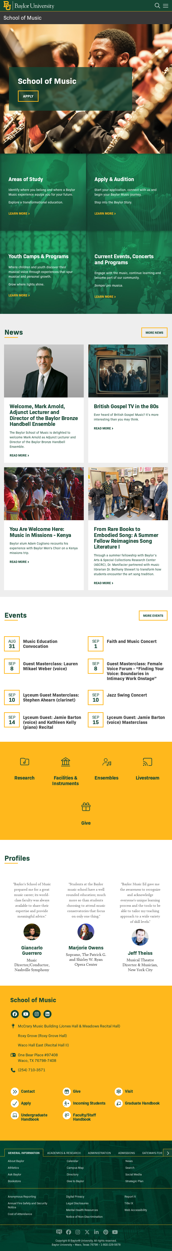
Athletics (13, 1167)
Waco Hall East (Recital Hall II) (43, 1044)
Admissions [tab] (126, 1153)
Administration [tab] (99, 1153)
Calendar (72, 1161)
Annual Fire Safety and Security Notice (27, 1205)
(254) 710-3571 (31, 1069)
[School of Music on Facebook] (14, 1014)
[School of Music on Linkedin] (47, 1014)
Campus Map (75, 1167)
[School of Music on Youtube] (25, 1014)
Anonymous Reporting (22, 1196)
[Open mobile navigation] (166, 6)
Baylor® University (82, 1240)
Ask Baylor (14, 1174)
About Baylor (16, 1161)
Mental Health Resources (82, 1210)
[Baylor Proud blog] (58, 1234)
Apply (28, 95)
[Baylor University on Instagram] (77, 1234)
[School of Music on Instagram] (36, 1014)
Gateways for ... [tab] (154, 1153)
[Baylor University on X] (86, 1234)
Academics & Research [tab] (64, 1153)
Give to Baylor (75, 1181)
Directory (72, 1174)
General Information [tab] (24, 1153)
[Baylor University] (28, 5)
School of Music (22, 17)
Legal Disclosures (77, 1203)
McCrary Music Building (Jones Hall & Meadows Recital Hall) (69, 1025)
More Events (153, 615)
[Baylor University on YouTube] (114, 1234)
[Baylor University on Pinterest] (105, 1234)
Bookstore (14, 1181)
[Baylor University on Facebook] (67, 1234)
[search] (155, 6)
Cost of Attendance (20, 1214)
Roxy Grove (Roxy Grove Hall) (42, 1035)
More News (154, 332)
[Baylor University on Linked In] (95, 1234)
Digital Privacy (75, 1196)
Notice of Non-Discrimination (84, 1216)
